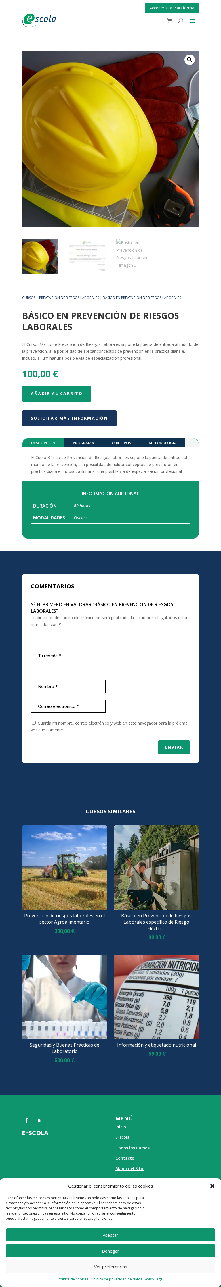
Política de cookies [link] (73, 1279)
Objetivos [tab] (121, 442)
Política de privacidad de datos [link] (116, 1279)
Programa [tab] (83, 442)
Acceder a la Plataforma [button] (171, 8)
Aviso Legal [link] (154, 1279)
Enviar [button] (174, 747)
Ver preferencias (110, 1266)
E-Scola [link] (35, 1133)
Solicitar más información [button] (69, 418)
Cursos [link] (28, 297)
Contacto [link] (124, 1158)
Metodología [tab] (163, 442)
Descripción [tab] (43, 442)
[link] (169, 20)
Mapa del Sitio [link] (129, 1168)
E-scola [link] (122, 1137)
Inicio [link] (120, 1127)
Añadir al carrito (57, 393)
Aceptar (110, 1235)
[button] (212, 1186)
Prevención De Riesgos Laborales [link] (69, 297)
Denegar (110, 1251)
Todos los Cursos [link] (132, 1148)
